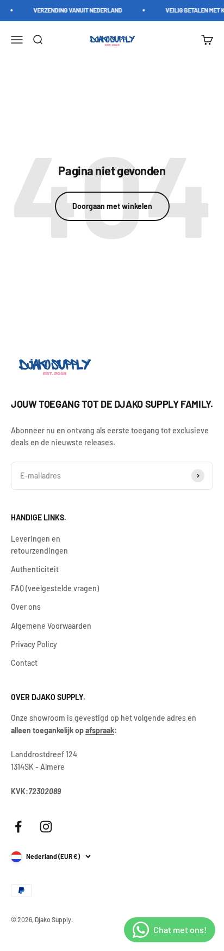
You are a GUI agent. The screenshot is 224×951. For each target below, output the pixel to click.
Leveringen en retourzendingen (39, 544)
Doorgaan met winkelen (112, 206)
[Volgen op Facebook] (18, 826)
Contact (24, 662)
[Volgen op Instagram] (46, 826)
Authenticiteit (35, 569)
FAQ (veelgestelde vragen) (55, 588)
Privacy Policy (34, 644)
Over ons (26, 606)
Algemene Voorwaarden (51, 625)
